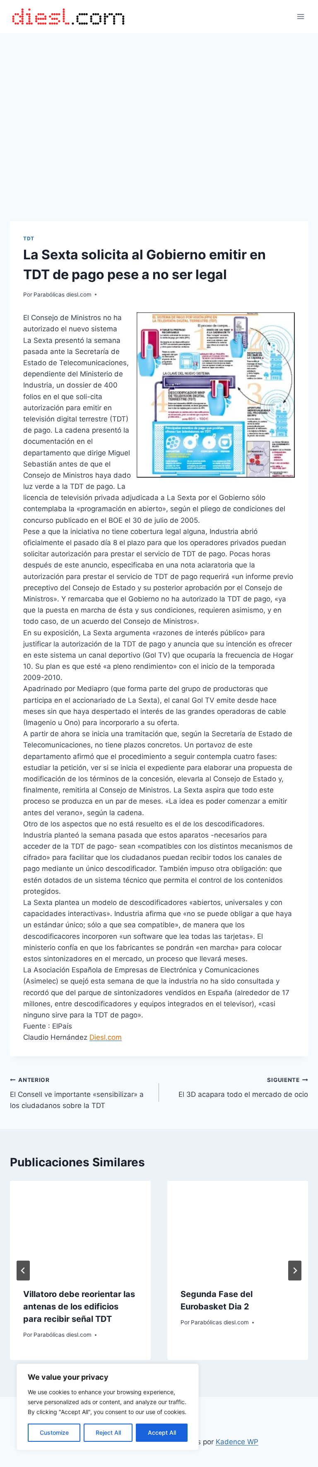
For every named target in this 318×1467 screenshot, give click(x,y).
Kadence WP (237, 1442)
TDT (28, 238)
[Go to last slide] (23, 1270)
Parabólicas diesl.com (63, 294)
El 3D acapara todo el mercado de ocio (243, 1087)
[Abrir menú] (300, 16)
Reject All (108, 1432)
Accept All (162, 1432)
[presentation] (80, 1228)
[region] (108, 1407)
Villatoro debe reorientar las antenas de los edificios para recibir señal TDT (79, 1306)
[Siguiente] (294, 1270)
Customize (54, 1432)
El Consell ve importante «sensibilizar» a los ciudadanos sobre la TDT (77, 1093)
